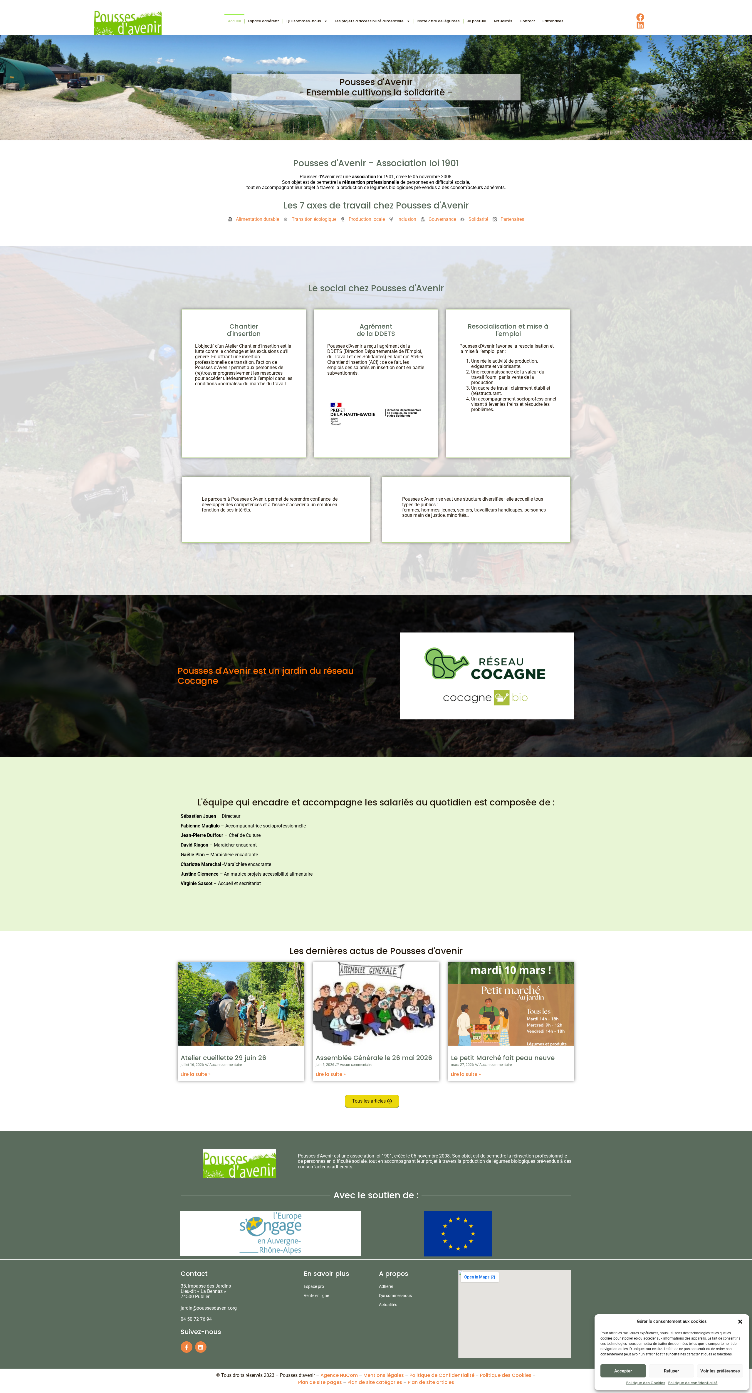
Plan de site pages (320, 1382)
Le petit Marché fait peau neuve (503, 1057)
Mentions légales (383, 1375)
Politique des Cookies (645, 1382)
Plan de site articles (431, 1382)
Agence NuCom (339, 1375)
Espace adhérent (263, 20)
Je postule (476, 20)
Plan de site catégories (375, 1382)
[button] (740, 1322)
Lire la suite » (196, 1074)
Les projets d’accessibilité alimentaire (369, 20)
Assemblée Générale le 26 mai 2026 (374, 1057)
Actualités (503, 20)
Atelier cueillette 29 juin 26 (223, 1057)
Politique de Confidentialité (441, 1375)
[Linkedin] (201, 1347)
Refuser (671, 1371)
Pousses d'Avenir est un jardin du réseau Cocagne (266, 675)
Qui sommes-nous (303, 20)
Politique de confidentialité (693, 1382)
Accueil (234, 20)
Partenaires (553, 20)
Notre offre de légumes (438, 20)
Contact (527, 20)
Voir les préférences (720, 1371)
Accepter (623, 1371)
